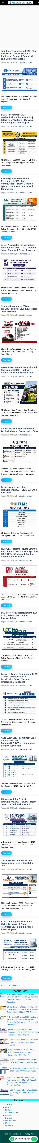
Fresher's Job (10, 1120)
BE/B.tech (9, 1110)
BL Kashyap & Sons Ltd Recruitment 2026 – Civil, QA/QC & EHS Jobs (19, 490)
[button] (37, 2)
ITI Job (7, 1123)
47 (10, 985)
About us (7, 1134)
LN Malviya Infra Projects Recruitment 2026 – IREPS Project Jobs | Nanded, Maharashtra (18, 802)
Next (16, 985)
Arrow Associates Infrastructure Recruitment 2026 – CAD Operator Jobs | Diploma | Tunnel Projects (18, 247)
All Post (8, 1107)
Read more (6, 107)
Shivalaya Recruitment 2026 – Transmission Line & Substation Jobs (17, 863)
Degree (8, 1115)
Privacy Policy (30, 1134)
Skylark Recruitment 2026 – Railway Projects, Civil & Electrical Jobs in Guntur (19, 309)
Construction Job (11, 1113)
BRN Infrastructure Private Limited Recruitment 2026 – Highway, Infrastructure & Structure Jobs (19, 370)
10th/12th (8, 1105)
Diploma (8, 1118)
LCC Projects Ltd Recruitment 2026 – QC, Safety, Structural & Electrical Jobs (19, 615)
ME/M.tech (9, 1126)
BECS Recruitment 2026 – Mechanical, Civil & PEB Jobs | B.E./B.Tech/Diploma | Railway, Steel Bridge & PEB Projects (22, 1009)
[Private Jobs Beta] (20, 2)
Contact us (17, 1134)
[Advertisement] (19, 27)
